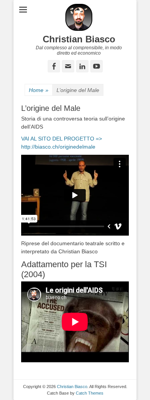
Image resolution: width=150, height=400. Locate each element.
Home (38, 90)
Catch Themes (89, 393)
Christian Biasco (79, 39)
